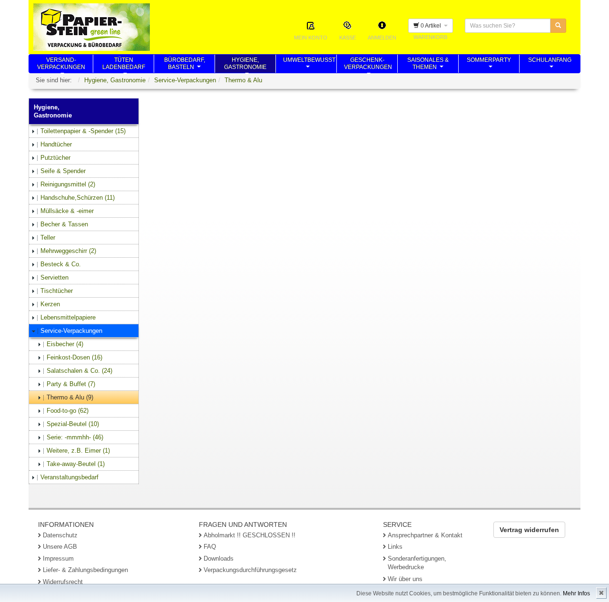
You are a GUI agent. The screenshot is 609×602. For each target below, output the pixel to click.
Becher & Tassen (64, 224)
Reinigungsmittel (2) (67, 184)
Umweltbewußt (309, 65)
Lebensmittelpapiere (68, 317)
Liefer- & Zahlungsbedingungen (85, 569)
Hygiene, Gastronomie (115, 80)
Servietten (54, 277)
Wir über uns (405, 579)
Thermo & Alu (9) (70, 397)
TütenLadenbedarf (123, 65)
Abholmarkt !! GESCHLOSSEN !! (249, 535)
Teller (47, 237)
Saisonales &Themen (428, 65)
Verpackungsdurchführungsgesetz (250, 569)
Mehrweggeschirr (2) (68, 250)
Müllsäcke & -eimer (67, 210)
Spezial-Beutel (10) (73, 423)
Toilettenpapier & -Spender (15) (83, 131)
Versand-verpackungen (61, 65)
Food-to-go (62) (67, 410)
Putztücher (55, 157)
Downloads (219, 558)
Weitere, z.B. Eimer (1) (78, 450)
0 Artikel (431, 25)
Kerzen (50, 304)
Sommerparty (489, 65)
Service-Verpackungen (185, 80)
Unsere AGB (60, 546)
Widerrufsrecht (63, 581)
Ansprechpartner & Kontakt (425, 535)
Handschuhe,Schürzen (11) (77, 197)
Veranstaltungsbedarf (69, 477)
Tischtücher (56, 290)
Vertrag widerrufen (529, 530)
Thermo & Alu (243, 80)
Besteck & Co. (60, 264)
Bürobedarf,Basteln (184, 65)
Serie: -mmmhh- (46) (75, 437)
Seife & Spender (63, 171)
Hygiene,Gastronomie (245, 65)
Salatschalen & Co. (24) (79, 370)
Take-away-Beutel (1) (76, 463)
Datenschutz (60, 535)
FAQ (210, 546)
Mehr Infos (576, 593)
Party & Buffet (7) (71, 384)
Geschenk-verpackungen (368, 65)
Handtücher (56, 144)
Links (395, 546)
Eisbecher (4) (65, 344)
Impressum (58, 558)
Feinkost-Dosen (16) (74, 357)
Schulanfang (549, 65)
